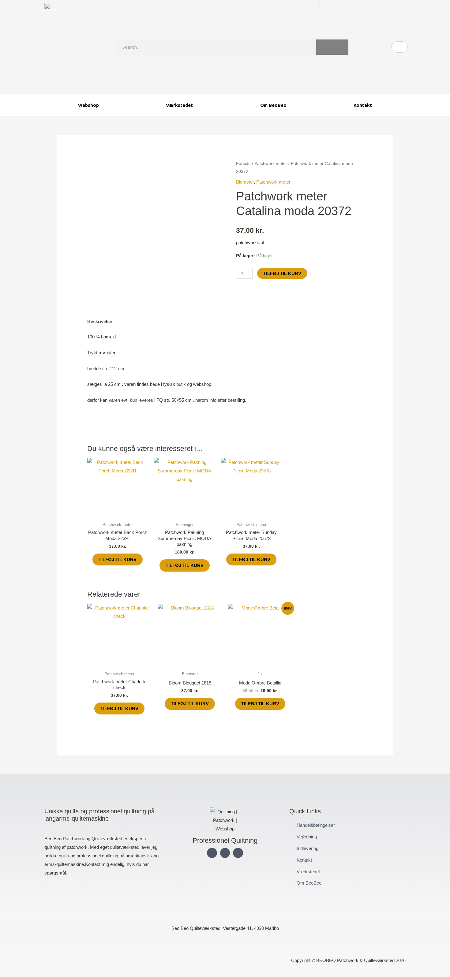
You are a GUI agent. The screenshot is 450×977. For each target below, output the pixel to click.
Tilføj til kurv (282, 273)
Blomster (245, 182)
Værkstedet (179, 105)
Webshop (88, 105)
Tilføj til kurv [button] (118, 559)
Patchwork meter (270, 163)
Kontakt (363, 105)
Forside (243, 163)
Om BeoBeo (273, 105)
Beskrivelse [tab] (99, 321)
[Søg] (332, 47)
